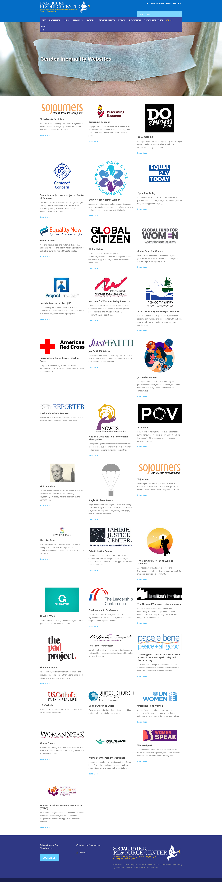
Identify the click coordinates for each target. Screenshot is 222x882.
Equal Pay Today (146, 193)
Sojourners (143, 479)
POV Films (142, 427)
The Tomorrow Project (101, 645)
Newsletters (135, 20)
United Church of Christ (101, 705)
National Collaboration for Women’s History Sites (108, 438)
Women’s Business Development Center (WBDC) (61, 807)
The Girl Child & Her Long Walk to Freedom (155, 562)
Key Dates (122, 20)
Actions (91, 20)
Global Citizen (96, 249)
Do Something (145, 136)
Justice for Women (147, 377)
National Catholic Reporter (54, 413)
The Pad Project (48, 667)
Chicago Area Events (153, 20)
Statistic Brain (47, 540)
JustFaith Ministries (99, 351)
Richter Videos (47, 486)
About (44, 26)
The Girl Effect (47, 616)
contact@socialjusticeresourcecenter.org (166, 3)
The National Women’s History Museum (159, 604)
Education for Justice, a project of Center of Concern (62, 197)
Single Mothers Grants (101, 500)
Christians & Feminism (52, 119)
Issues (66, 20)
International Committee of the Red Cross (59, 360)
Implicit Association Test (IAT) (56, 303)
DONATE (169, 20)
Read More (45, 135)
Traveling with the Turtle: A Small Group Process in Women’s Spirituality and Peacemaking (159, 657)
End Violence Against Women (104, 199)
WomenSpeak (144, 745)
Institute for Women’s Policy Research (109, 301)
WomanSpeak (47, 743)
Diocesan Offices (107, 20)
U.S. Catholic (46, 705)
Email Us (83, 852)
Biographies (54, 20)
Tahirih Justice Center (100, 551)
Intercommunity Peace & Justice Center (158, 311)
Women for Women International (107, 757)
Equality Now (47, 240)
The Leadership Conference (103, 610)
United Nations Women (150, 705)
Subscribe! (49, 857)
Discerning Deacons (99, 122)
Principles (78, 20)
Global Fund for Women (150, 251)
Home (43, 20)
